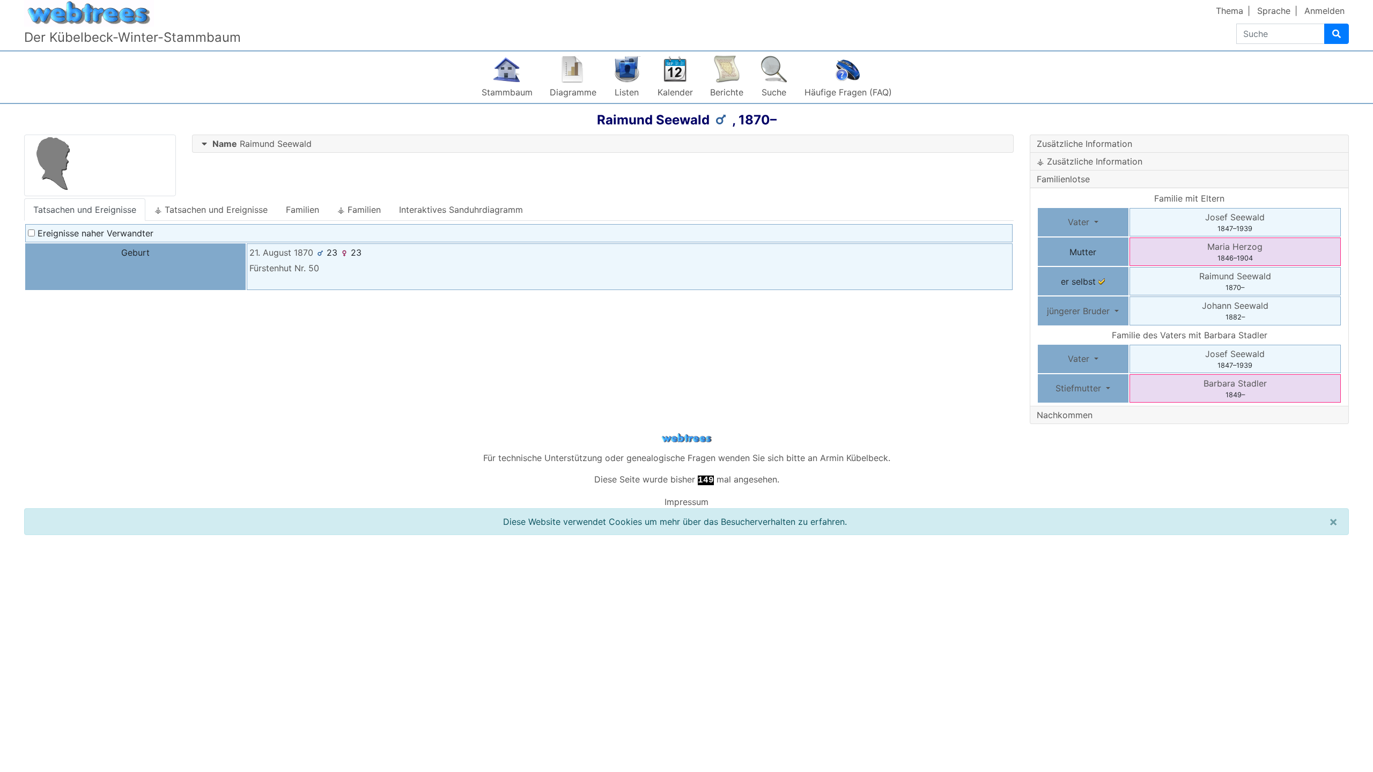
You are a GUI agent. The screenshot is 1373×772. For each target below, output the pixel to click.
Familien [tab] (302, 209)
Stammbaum (507, 92)
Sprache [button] (1273, 10)
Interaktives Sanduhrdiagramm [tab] (461, 209)
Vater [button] (1080, 222)
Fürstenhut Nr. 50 (284, 268)
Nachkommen (1065, 415)
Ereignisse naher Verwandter (94, 233)
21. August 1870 (281, 252)
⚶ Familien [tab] (359, 209)
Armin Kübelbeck (854, 457)
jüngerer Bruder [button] (1079, 311)
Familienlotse (1063, 179)
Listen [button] (627, 92)
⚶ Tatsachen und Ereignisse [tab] (211, 209)
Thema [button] (1229, 10)
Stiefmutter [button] (1079, 388)
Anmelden (1324, 10)
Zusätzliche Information (1084, 143)
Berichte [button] (726, 92)
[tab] (603, 144)
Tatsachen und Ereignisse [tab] (84, 209)
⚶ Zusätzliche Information (1089, 161)
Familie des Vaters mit (1189, 335)
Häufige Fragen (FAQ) (848, 92)
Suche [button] (774, 92)
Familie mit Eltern (1189, 198)
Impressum (686, 501)
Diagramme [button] (573, 92)
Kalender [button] (675, 92)
